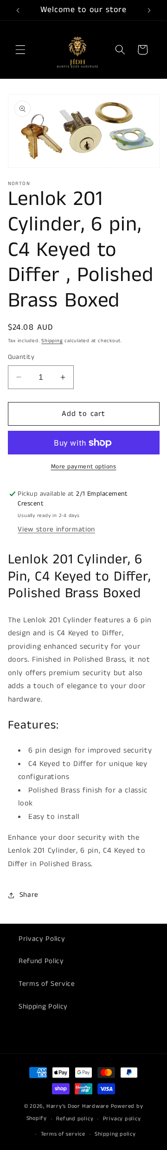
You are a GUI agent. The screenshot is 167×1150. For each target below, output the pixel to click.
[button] (20, 49)
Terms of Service (47, 984)
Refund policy (74, 1119)
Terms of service (63, 1134)
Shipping (52, 341)
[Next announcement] (149, 10)
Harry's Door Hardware (77, 1106)
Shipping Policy (43, 1007)
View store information (56, 529)
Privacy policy (122, 1119)
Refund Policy (41, 961)
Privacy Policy (42, 939)
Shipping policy (115, 1134)
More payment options (83, 466)
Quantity (21, 357)
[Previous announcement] (18, 10)
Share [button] (29, 895)
